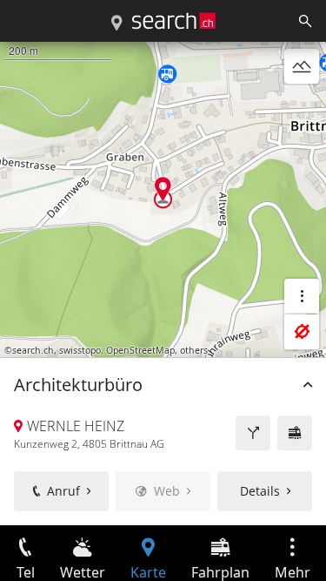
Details (260, 491)
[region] (163, 283)
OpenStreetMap (140, 350)
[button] (163, 188)
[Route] (253, 432)
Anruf (63, 491)
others (194, 350)
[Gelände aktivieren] (301, 66)
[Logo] (174, 21)
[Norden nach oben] (301, 108)
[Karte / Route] (116, 23)
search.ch (33, 350)
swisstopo (80, 350)
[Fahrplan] (294, 432)
